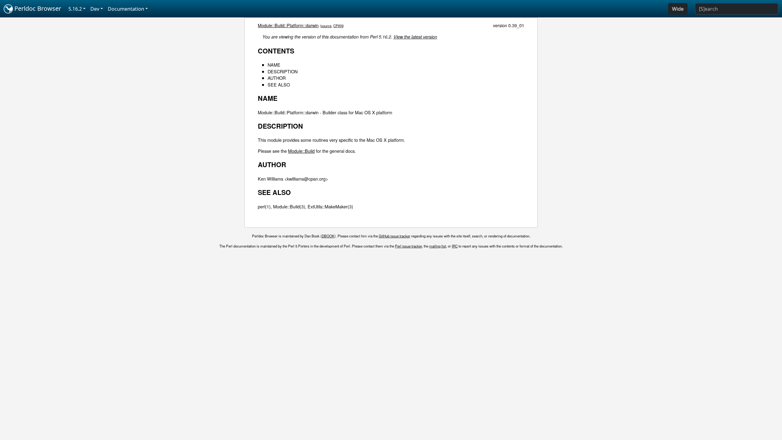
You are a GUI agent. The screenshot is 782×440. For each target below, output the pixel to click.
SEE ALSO (279, 84)
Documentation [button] (126, 9)
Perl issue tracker (408, 246)
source (326, 25)
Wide (678, 9)
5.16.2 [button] (75, 9)
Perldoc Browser (37, 8)
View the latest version (415, 37)
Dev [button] (94, 9)
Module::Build (301, 151)
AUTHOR (277, 78)
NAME (274, 64)
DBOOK (328, 235)
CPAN (338, 25)
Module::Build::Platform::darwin (288, 25)
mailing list (437, 246)
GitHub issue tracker (394, 235)
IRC (455, 246)
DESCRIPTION (283, 71)
